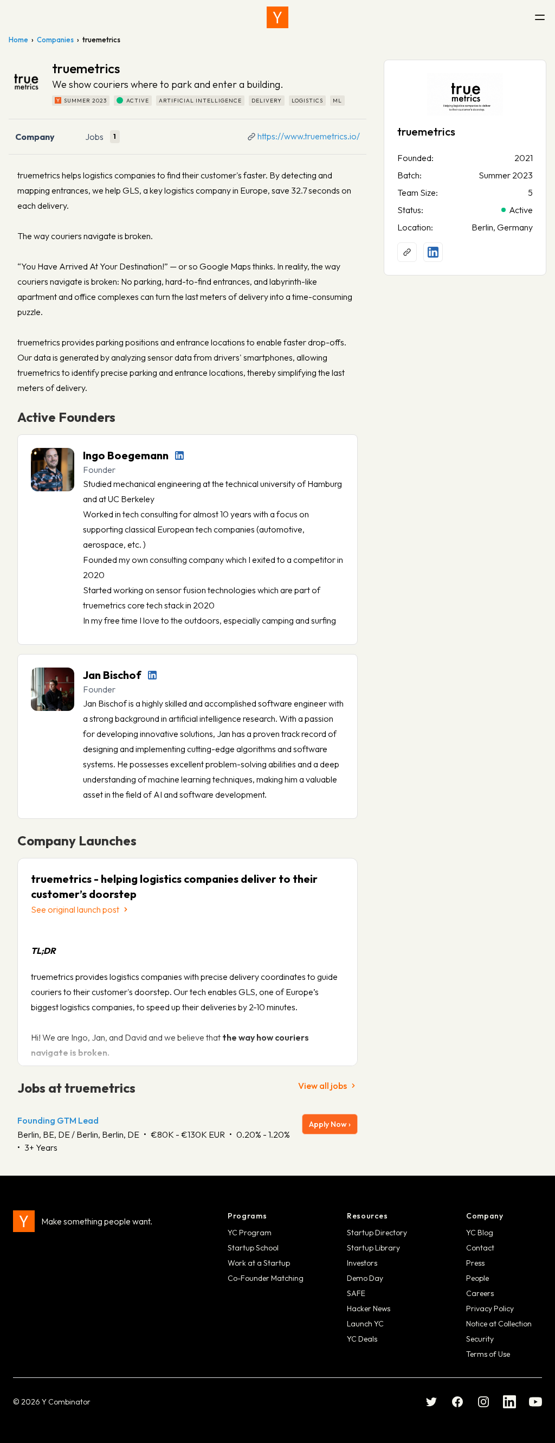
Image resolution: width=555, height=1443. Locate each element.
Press (475, 1263)
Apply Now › (330, 1124)
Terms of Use (488, 1354)
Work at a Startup (259, 1263)
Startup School (253, 1248)
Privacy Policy (490, 1308)
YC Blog (479, 1232)
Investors (362, 1263)
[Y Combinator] (277, 17)
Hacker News (368, 1308)
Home (18, 39)
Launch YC (365, 1324)
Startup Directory (377, 1232)
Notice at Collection (499, 1324)
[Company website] (407, 252)
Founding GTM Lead (58, 1120)
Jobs (94, 136)
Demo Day (365, 1278)
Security (480, 1339)
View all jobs (322, 1085)
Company (35, 136)
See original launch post (75, 909)
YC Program (250, 1232)
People (477, 1278)
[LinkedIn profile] (179, 455)
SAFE (356, 1293)
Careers (480, 1293)
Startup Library (373, 1248)
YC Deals (362, 1339)
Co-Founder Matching (266, 1278)
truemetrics (426, 131)
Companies (55, 39)
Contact (480, 1248)
